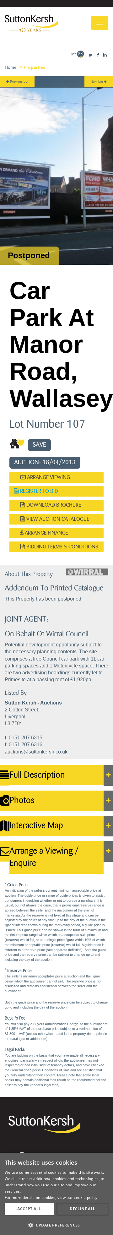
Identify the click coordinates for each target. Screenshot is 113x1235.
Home (11, 67)
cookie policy (85, 1197)
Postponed (29, 255)
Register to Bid (38, 491)
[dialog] (56, 1194)
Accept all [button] (29, 1208)
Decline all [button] (82, 1208)
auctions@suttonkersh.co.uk (36, 751)
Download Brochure (53, 505)
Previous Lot (18, 81)
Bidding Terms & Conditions (61, 546)
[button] (56, 1225)
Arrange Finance (46, 533)
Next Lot (97, 81)
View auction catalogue (57, 519)
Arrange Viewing (48, 477)
